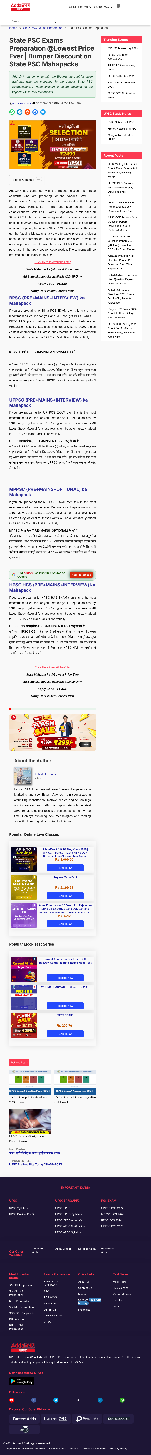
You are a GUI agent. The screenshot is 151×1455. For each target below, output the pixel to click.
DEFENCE (50, 1309)
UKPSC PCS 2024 (112, 1226)
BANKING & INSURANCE (51, 1283)
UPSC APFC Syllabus (68, 1232)
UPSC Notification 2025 (121, 76)
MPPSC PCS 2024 (112, 1214)
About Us (83, 1281)
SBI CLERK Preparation (16, 1293)
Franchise (84, 1309)
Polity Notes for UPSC (121, 122)
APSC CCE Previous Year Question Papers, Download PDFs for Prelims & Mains (123, 224)
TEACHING (51, 1303)
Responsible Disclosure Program (25, 1448)
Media (82, 1293)
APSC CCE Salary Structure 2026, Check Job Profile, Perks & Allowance (121, 296)
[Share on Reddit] (27, 112)
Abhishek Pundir (22, 103)
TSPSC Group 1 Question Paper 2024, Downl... (28, 1100)
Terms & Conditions (94, 1448)
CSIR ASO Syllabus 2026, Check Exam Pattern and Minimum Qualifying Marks (123, 170)
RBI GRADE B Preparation (18, 1326)
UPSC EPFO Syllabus (68, 1214)
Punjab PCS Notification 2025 (122, 84)
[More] (118, 6)
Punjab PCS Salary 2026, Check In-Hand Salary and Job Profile (122, 313)
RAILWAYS (50, 1297)
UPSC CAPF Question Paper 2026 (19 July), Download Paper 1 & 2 (121, 206)
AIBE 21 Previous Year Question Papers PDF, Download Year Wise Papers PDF (121, 262)
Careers (89, 1301)
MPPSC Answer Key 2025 (123, 48)
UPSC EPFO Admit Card (70, 1220)
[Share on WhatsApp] (12, 112)
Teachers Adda (37, 1250)
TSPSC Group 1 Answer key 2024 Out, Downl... (75, 1100)
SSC (46, 1291)
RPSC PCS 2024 (111, 1220)
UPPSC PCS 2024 (112, 1208)
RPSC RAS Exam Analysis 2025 (118, 56)
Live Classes (121, 1287)
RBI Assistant (17, 1319)
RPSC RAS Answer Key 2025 (121, 67)
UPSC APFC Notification (70, 1226)
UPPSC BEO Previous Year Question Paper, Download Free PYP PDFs (121, 189)
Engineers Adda (107, 1250)
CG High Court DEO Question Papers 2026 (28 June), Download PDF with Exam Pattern (122, 243)
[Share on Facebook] (35, 112)
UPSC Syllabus (18, 1208)
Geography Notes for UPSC (120, 137)
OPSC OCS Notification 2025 (121, 95)
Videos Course (122, 1293)
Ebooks (117, 1300)
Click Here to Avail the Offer (53, 262)
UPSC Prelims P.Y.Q (21, 1214)
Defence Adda (87, 1248)
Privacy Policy (118, 1448)
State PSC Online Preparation (42, 28)
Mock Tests (120, 1281)
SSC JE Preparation (21, 1307)
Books (116, 1306)
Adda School (63, 1248)
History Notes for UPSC (122, 128)
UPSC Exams (78, 7)
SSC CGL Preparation (22, 1313)
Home (13, 28)
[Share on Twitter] (43, 112)
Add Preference (81, 574)
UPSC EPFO (63, 1208)
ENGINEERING (53, 1315)
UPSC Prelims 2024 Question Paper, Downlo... (27, 1138)
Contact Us (85, 1287)
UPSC (47, 1321)
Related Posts (19, 1062)
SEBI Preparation (20, 1300)
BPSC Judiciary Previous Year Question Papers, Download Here (122, 279)
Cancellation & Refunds (63, 1448)
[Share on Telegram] (19, 112)
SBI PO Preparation (21, 1285)
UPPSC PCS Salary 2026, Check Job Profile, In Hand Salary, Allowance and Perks (123, 330)
